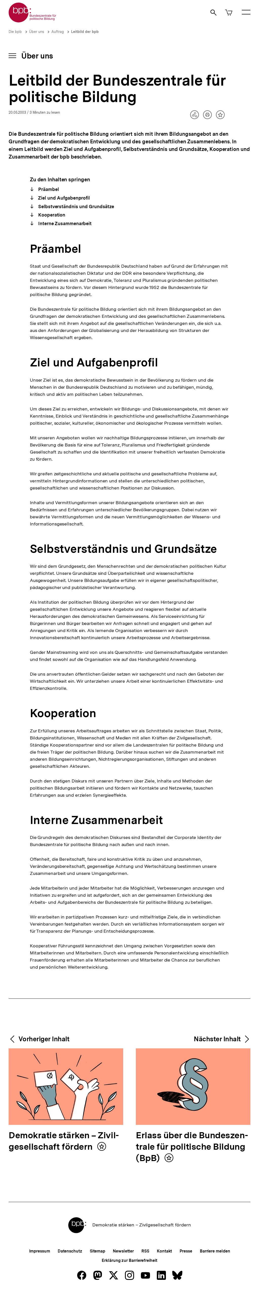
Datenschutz (70, 1251)
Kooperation (51, 215)
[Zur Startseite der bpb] (33, 21)
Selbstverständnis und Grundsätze (75, 206)
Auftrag (57, 32)
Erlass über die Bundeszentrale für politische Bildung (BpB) (192, 1147)
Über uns (36, 32)
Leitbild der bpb (85, 32)
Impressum (39, 1251)
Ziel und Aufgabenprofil (63, 198)
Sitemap (97, 1251)
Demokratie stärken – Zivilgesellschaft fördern (64, 1141)
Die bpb (15, 32)
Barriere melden (215, 1251)
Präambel (48, 189)
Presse (186, 1251)
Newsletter (123, 1251)
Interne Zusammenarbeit (64, 223)
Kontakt (164, 1251)
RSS (145, 1251)
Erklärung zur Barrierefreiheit (129, 1260)
